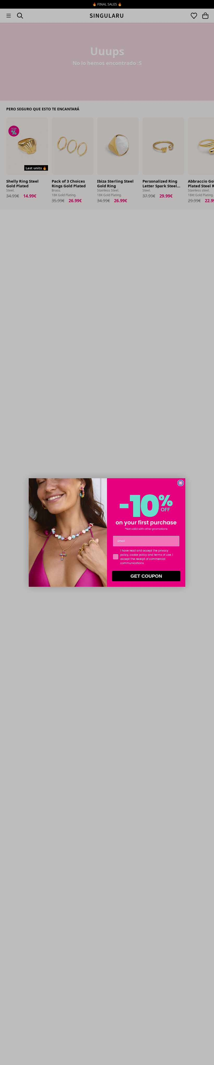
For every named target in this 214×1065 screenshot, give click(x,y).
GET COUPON (146, 576)
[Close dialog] (180, 483)
